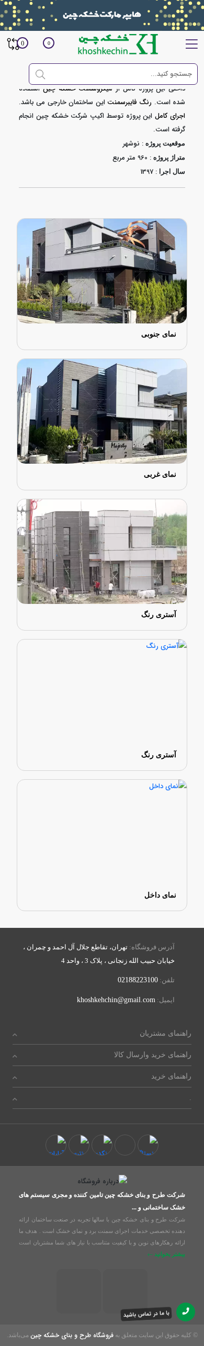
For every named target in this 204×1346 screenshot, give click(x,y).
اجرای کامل (170, 115)
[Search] (40, 74)
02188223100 (138, 980)
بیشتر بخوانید (169, 1254)
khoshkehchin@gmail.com (116, 1000)
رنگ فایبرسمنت (129, 102)
